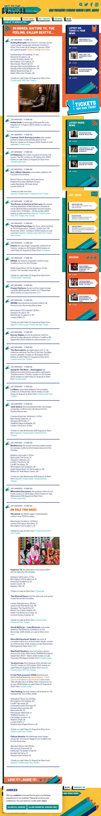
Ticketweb (33, 193)
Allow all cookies (16, 807)
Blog (69, 19)
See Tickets (31, 80)
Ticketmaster (16, 80)
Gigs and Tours (11, 19)
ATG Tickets (19, 215)
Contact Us (79, 787)
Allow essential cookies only (43, 807)
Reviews (58, 19)
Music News (28, 19)
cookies (17, 795)
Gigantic (14, 193)
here (17, 127)
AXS (24, 80)
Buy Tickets (44, 19)
